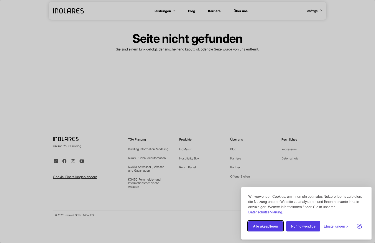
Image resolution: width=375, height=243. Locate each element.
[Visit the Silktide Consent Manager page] (359, 226)
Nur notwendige (303, 226)
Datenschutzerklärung (265, 212)
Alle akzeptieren (265, 226)
